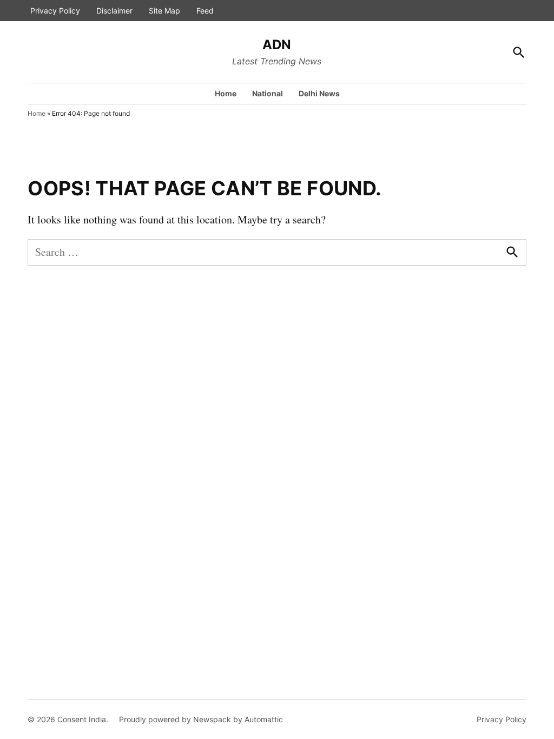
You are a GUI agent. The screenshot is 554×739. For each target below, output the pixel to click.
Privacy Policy (55, 10)
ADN (276, 44)
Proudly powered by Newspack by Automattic (201, 719)
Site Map (164, 10)
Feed (205, 10)
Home (225, 93)
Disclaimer (114, 10)
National (267, 93)
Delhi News (319, 93)
